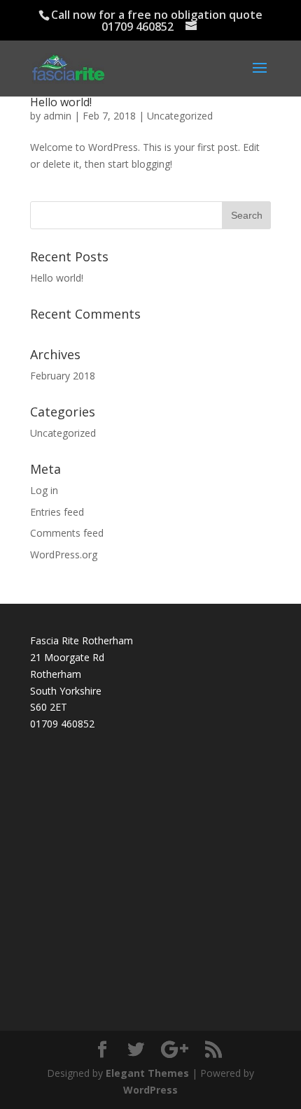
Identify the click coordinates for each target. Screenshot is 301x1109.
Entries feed (57, 512)
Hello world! (61, 102)
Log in (44, 490)
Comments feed (67, 532)
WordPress (150, 1089)
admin (57, 115)
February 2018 (62, 375)
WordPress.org (63, 554)
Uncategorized (180, 115)
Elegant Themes (147, 1073)
